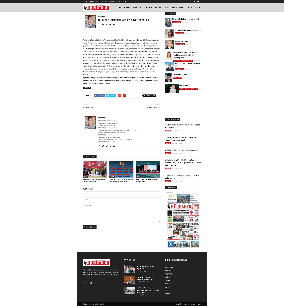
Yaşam (167, 280)
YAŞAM (166, 7)
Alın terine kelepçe (183, 41)
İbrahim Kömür (179, 69)
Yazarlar (111, 1)
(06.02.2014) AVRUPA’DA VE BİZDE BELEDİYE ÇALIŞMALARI (115, 139)
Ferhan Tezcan (177, 77)
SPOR (119, 7)
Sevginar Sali (176, 22)
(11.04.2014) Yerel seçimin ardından (107, 127)
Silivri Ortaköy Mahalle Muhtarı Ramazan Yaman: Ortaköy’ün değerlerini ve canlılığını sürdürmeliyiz (183, 163)
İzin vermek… (184, 86)
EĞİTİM (158, 7)
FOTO (189, 7)
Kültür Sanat (169, 267)
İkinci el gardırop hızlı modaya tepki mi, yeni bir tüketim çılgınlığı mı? (185, 55)
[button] (200, 1)
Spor (167, 290)
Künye (118, 1)
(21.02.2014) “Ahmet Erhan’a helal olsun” (109, 137)
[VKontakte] (111, 24)
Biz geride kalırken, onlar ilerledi (185, 19)
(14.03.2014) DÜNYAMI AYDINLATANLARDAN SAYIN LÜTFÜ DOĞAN (117, 130)
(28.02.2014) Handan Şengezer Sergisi (108, 134)
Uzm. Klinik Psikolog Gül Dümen (183, 61)
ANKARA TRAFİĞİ (153, 107)
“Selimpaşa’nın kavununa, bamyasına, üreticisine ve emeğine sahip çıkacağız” (148, 290)
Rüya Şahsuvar (179, 33)
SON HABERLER (89, 157)
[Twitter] (198, 1)
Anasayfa (104, 1)
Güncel (85, 176)
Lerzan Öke (102, 16)
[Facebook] (194, 1)
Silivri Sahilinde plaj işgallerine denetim (181, 150)
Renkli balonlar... (88, 107)
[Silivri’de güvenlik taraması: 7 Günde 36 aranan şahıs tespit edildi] (121, 169)
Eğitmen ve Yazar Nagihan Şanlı (189, 88)
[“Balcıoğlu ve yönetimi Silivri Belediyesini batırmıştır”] (129, 280)
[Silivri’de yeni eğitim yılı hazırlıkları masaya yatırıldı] (148, 169)
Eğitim (138, 176)
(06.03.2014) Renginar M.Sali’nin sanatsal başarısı (111, 132)
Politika (168, 277)
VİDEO (197, 7)
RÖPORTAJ (137, 7)
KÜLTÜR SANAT (178, 7)
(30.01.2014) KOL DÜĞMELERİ (106, 141)
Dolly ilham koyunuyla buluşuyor (188, 30)
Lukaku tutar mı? (180, 75)
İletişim (124, 1)
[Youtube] (115, 24)
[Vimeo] (107, 24)
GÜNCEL (127, 7)
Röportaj (168, 274)
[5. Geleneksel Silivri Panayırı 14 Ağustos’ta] (129, 269)
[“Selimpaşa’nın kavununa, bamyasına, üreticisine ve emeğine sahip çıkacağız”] (129, 290)
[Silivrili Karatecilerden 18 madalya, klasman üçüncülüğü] (95, 169)
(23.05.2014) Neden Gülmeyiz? (106, 120)
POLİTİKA (148, 7)
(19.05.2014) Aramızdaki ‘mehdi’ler (107, 123)
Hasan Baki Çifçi (179, 44)
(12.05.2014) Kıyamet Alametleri (106, 125)
